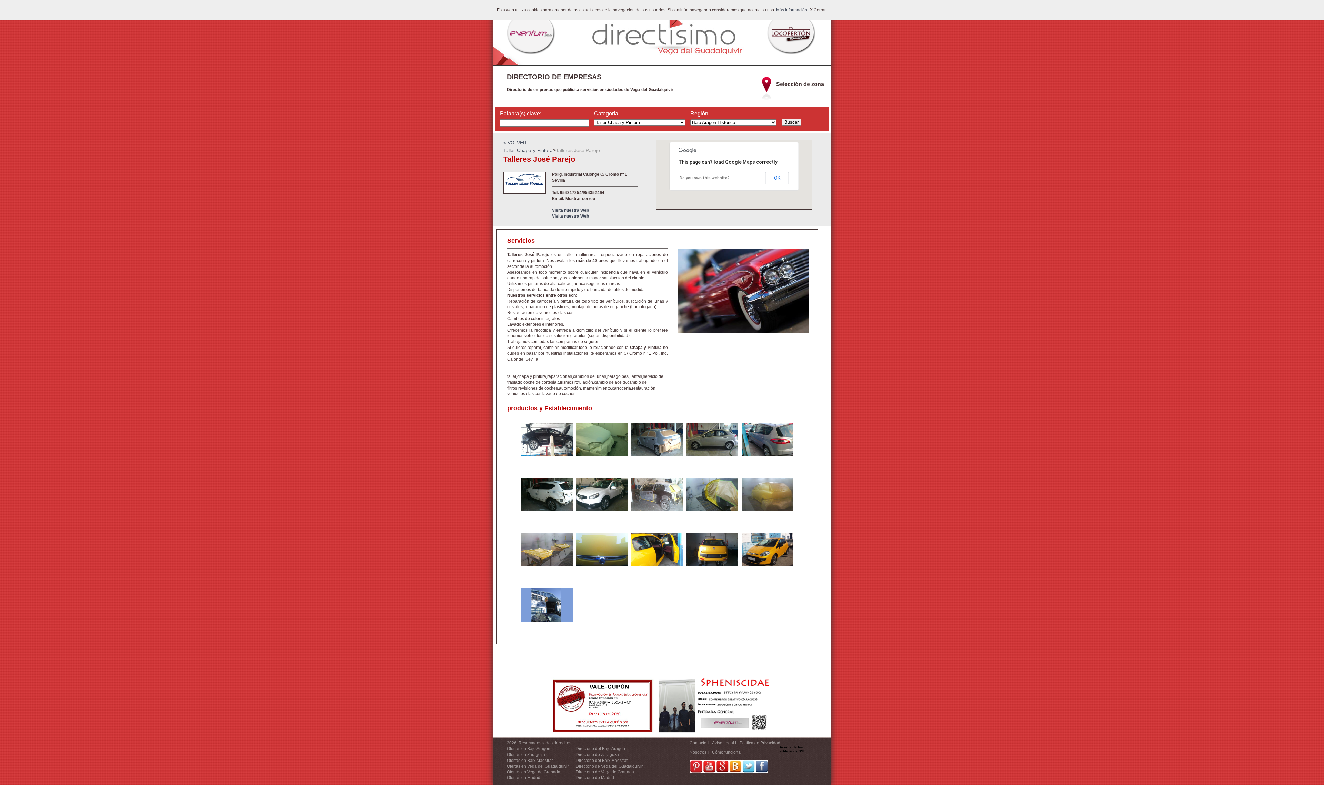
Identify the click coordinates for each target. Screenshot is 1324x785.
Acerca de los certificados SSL (791, 749)
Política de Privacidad (760, 743)
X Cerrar (818, 10)
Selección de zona (800, 84)
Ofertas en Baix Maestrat (530, 760)
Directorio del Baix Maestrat (602, 760)
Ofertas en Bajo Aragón (528, 748)
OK (777, 178)
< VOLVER (514, 142)
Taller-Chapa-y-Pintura (528, 150)
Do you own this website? (705, 177)
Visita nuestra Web (570, 210)
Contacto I (699, 743)
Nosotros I (699, 752)
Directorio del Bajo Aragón (600, 748)
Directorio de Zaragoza (597, 754)
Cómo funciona (726, 752)
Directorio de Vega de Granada (605, 771)
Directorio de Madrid (595, 777)
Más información (791, 10)
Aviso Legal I (724, 743)
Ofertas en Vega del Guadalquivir (538, 766)
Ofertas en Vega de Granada (533, 771)
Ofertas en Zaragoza (526, 754)
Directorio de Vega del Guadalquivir (609, 766)
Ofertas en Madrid (523, 777)
